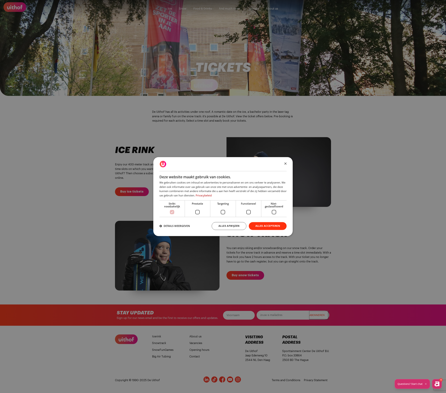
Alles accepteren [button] (267, 225)
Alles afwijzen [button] (229, 225)
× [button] (285, 163)
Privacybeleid (204, 195)
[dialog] (223, 196)
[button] (174, 226)
